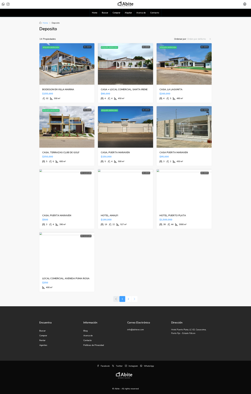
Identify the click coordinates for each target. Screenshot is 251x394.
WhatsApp (148, 366)
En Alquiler (86, 173)
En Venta (87, 47)
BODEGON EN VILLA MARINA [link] (58, 89)
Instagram (133, 366)
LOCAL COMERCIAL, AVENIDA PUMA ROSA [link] (65, 278)
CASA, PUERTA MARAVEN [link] (115, 152)
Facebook (105, 366)
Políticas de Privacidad (93, 345)
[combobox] (199, 39)
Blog (85, 330)
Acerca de (141, 12)
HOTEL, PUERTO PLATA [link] (172, 215)
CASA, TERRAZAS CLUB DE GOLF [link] (60, 152)
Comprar (116, 12)
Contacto (154, 12)
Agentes (43, 345)
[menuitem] (245, 4)
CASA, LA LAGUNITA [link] (170, 89)
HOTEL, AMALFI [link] (109, 215)
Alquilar (128, 12)
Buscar (105, 12)
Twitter (119, 366)
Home (94, 12)
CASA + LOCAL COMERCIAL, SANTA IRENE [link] (124, 89)
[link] (67, 64)
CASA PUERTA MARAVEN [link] (173, 152)
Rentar (42, 340)
